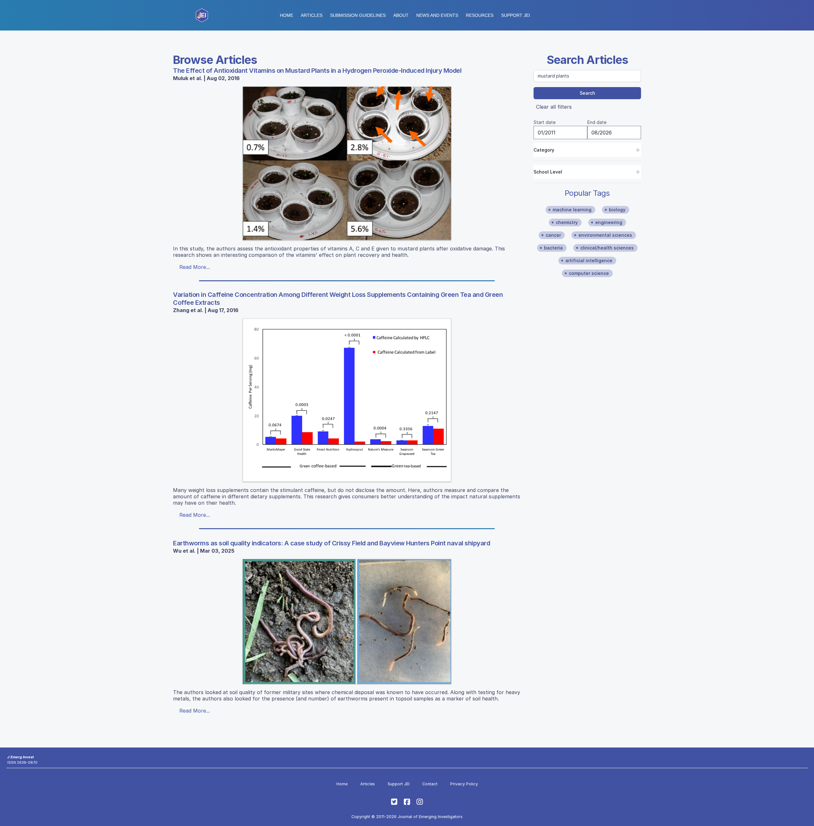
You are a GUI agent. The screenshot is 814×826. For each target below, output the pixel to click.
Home (286, 15)
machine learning (572, 209)
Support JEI (399, 784)
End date (596, 122)
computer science (589, 273)
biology (617, 209)
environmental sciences (605, 235)
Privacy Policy (464, 784)
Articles (311, 15)
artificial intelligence (588, 260)
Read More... (194, 267)
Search (587, 93)
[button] (358, 15)
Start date (544, 122)
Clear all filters (554, 107)
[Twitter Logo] (394, 801)
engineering (608, 222)
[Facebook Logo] (407, 801)
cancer (553, 235)
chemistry (567, 222)
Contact (430, 784)
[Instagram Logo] (420, 801)
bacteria (553, 247)
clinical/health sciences (607, 247)
